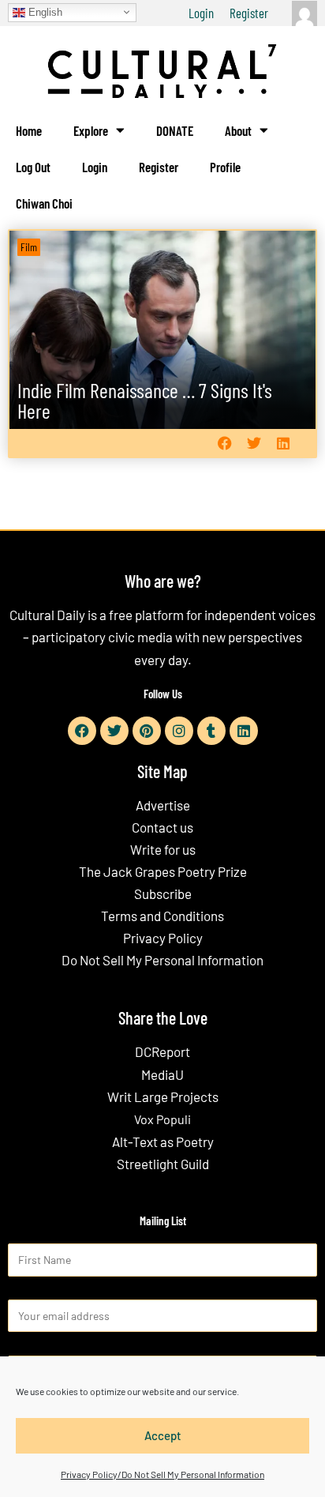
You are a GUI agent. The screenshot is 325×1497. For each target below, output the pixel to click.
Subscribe (163, 893)
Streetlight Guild (163, 1164)
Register (249, 13)
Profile (225, 167)
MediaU (162, 1074)
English (43, 11)
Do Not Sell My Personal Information (162, 960)
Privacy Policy (163, 938)
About (238, 130)
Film (29, 247)
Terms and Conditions (162, 915)
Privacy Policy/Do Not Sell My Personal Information (162, 1474)
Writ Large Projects (163, 1096)
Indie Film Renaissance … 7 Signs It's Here (144, 400)
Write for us (163, 849)
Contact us (162, 827)
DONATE (174, 130)
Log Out (33, 167)
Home (29, 130)
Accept (162, 1435)
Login (201, 13)
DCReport (162, 1051)
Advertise (163, 805)
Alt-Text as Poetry (163, 1141)
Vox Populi (162, 1119)
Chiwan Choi (44, 203)
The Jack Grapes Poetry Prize (163, 871)
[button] (224, 442)
